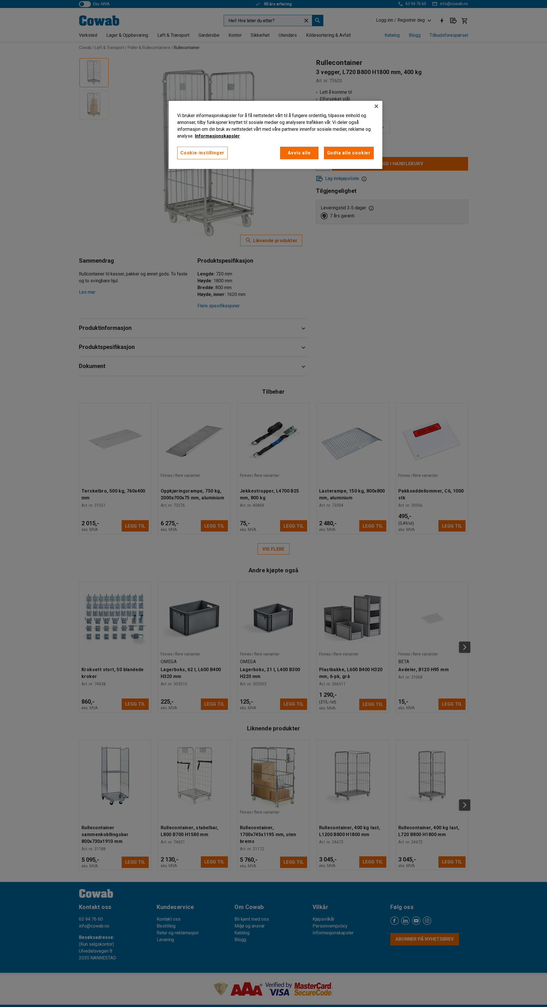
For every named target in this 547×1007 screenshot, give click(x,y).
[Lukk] (376, 106)
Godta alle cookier (349, 153)
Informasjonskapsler (217, 136)
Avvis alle (299, 153)
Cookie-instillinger (202, 153)
